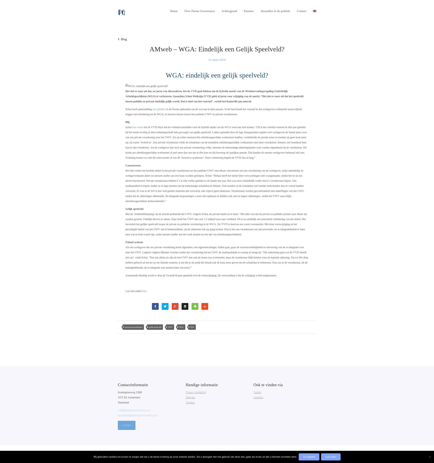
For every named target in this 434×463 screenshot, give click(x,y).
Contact (301, 11)
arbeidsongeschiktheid (133, 327)
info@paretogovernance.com (134, 410)
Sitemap (190, 397)
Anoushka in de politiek (275, 11)
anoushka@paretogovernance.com (138, 415)
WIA (192, 327)
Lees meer (330, 456)
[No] (429, 457)
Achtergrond (229, 11)
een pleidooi (159, 109)
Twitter (257, 392)
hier (144, 291)
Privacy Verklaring (196, 392)
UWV (170, 327)
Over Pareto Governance (199, 11)
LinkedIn (258, 397)
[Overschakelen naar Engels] (314, 11)
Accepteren (309, 456)
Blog (124, 39)
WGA (181, 327)
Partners (249, 11)
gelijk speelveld (155, 327)
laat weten (138, 127)
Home (174, 11)
